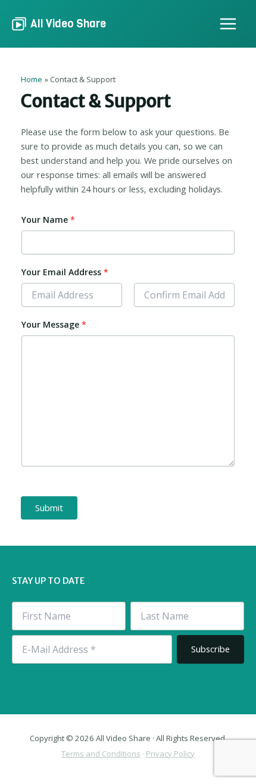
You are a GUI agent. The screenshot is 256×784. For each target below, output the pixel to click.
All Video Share (68, 23)
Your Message (53, 324)
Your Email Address (64, 272)
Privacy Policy (170, 753)
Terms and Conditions (101, 753)
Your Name (48, 219)
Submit (49, 508)
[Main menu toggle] (228, 24)
